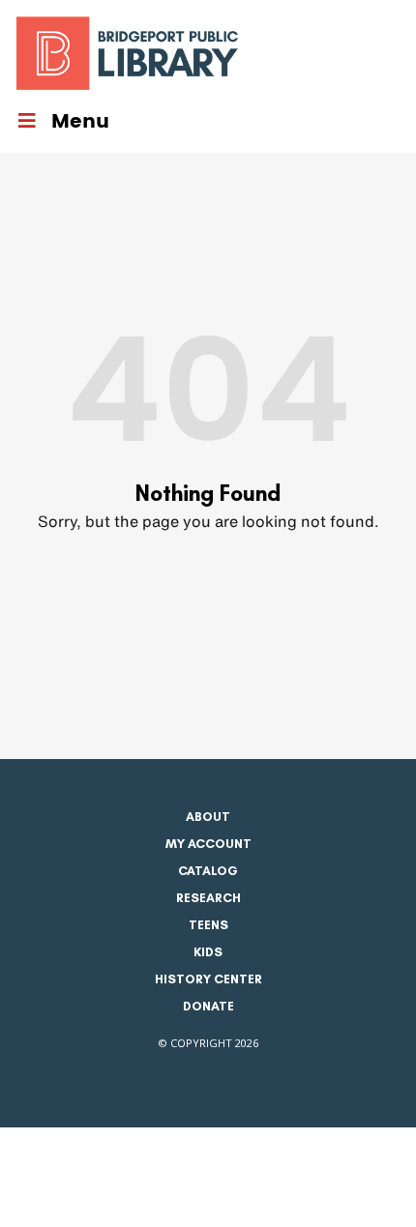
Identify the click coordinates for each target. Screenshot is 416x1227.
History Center (208, 979)
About (208, 816)
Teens (208, 925)
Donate (208, 1006)
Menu (80, 122)
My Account (208, 843)
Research (208, 898)
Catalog (208, 870)
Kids (208, 952)
